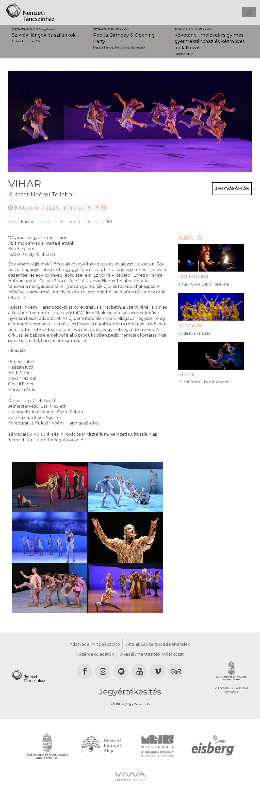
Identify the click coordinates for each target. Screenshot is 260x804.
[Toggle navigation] (249, 12)
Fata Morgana (193, 276)
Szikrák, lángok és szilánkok (44, 35)
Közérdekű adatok (95, 654)
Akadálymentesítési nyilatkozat (152, 654)
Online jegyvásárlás (130, 703)
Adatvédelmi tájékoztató (95, 644)
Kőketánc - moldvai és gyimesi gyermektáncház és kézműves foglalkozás (209, 41)
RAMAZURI (190, 325)
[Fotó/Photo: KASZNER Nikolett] (49, 486)
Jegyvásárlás (232, 188)
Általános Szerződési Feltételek (158, 644)
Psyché (186, 374)
